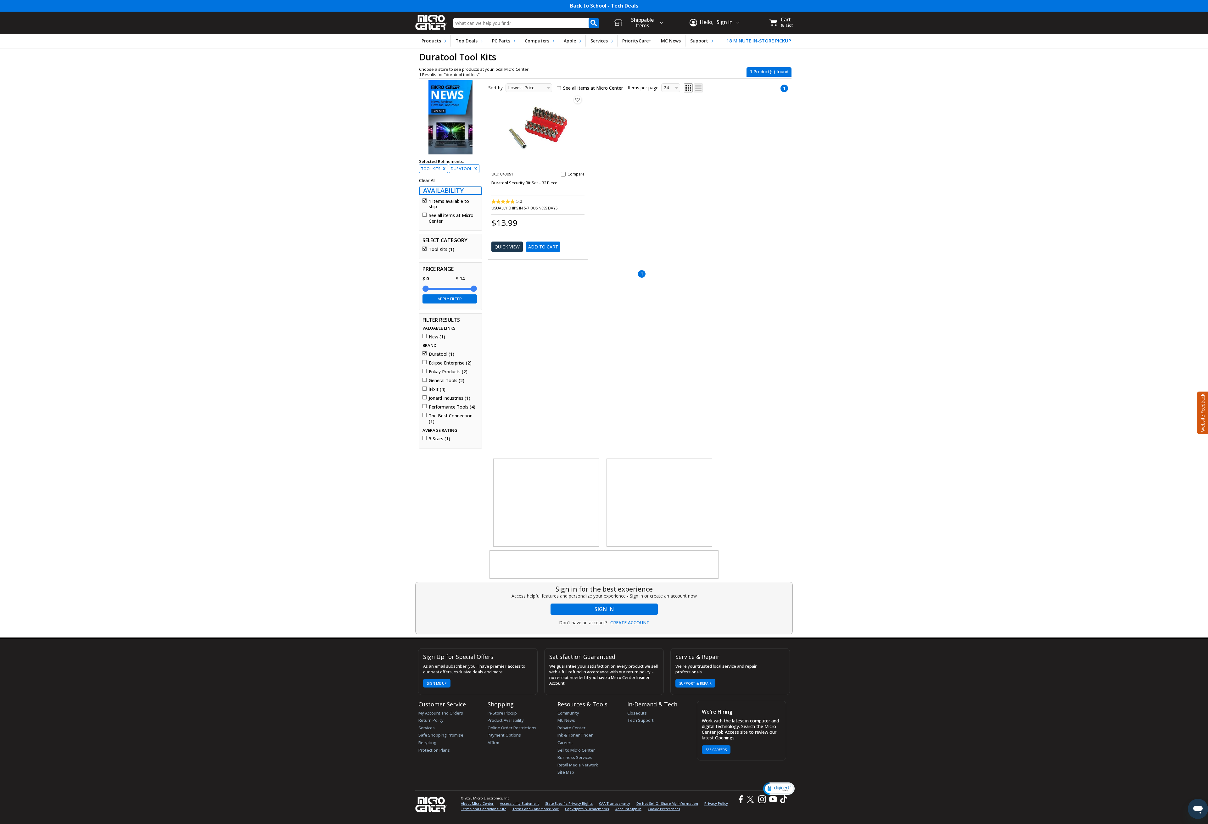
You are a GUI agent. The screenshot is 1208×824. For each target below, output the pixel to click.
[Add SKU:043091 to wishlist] (577, 99)
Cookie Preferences (664, 808)
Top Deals (467, 41)
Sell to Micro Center (576, 750)
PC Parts (501, 41)
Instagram (761, 799)
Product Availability (506, 720)
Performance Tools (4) (452, 407)
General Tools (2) (446, 380)
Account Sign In (628, 808)
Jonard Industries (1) (449, 398)
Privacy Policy (716, 803)
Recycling (427, 742)
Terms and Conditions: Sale (535, 808)
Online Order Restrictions (512, 728)
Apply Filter (450, 299)
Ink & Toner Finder (575, 735)
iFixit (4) (437, 389)
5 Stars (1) (439, 439)
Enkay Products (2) (448, 372)
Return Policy (431, 720)
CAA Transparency (614, 803)
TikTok (782, 799)
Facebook (740, 799)
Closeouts (637, 713)
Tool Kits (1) (441, 249)
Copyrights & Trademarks (587, 808)
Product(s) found (769, 72)
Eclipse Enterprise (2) (450, 363)
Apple (570, 41)
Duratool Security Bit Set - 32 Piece (524, 183)
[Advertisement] (546, 503)
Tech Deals (624, 6)
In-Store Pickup (502, 713)
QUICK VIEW (507, 247)
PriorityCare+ (637, 41)
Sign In (604, 609)
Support (699, 41)
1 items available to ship (449, 203)
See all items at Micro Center (451, 218)
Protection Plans (434, 750)
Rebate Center (571, 728)
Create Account (629, 623)
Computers (537, 41)
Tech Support (640, 720)
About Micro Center (477, 803)
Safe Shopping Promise (440, 735)
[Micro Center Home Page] (431, 20)
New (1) (437, 337)
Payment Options (504, 735)
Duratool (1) (441, 354)
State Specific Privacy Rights (569, 803)
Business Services (574, 757)
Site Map (565, 772)
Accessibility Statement (519, 803)
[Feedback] (1202, 412)
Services (599, 41)
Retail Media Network (577, 765)
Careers (565, 742)
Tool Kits (433, 168)
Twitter (751, 799)
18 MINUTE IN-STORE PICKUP (758, 41)
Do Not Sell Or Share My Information (667, 803)
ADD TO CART (543, 247)
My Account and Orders (440, 713)
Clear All (427, 180)
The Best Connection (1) (451, 418)
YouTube (772, 799)
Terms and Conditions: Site (483, 808)
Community (568, 713)
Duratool (464, 168)
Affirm (493, 742)
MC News (671, 41)
